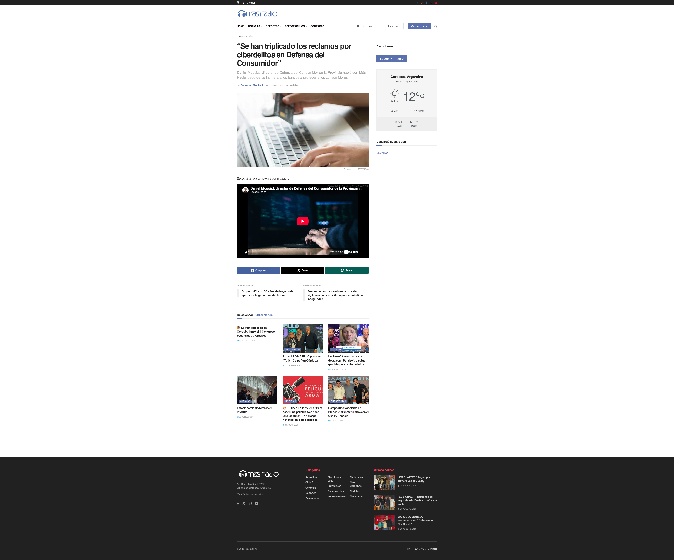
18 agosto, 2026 (247, 340)
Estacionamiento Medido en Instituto (255, 410)
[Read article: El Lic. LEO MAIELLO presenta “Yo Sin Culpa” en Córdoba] (303, 338)
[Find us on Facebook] (426, 2)
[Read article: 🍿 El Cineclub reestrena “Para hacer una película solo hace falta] (303, 390)
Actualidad (311, 477)
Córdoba (310, 487)
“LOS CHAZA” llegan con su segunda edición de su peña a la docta (417, 500)
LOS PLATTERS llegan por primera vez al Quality (414, 479)
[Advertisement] (337, 441)
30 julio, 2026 (246, 416)
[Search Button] (435, 26)
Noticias (254, 26)
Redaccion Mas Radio (252, 85)
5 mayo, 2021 (278, 85)
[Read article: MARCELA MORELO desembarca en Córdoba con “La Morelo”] (384, 522)
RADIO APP (421, 26)
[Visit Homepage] (257, 13)
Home (240, 26)
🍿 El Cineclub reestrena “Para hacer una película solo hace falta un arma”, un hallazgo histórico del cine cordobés (302, 414)
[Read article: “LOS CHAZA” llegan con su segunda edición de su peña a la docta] (384, 502)
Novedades (356, 496)
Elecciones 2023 (334, 478)
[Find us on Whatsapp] (418, 2)
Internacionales (337, 496)
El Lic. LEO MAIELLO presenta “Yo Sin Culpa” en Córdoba (302, 358)
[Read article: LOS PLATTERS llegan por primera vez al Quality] (384, 482)
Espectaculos (295, 26)
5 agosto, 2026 (338, 369)
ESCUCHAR (367, 26)
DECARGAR (383, 152)
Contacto (317, 26)
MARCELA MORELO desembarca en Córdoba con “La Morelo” (415, 520)
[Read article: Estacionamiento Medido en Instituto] (257, 390)
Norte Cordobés (356, 484)
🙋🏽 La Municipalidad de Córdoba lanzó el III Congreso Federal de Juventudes (256, 332)
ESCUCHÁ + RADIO (392, 58)
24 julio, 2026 (337, 420)
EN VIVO (394, 26)
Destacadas (312, 498)
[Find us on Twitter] (431, 2)
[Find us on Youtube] (436, 2)
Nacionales (356, 477)
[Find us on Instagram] (422, 2)
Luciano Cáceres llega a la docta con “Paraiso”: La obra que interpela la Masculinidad (346, 360)
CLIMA (309, 482)
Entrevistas (292, 349)
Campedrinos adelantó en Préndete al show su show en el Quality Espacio (348, 412)
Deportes (272, 26)
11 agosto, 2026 (292, 365)
